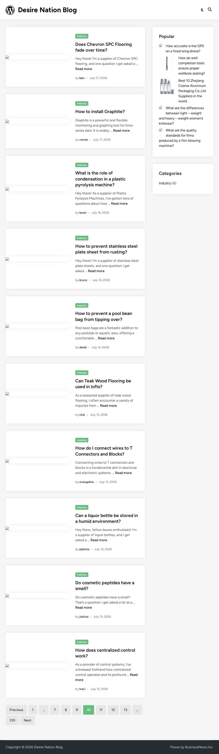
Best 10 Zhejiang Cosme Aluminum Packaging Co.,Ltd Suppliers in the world (192, 91)
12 (113, 710)
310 (12, 720)
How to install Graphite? (100, 111)
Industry (82, 36)
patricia (84, 549)
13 (125, 710)
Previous (16, 710)
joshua (83, 616)
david (82, 347)
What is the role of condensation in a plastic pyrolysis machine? (100, 178)
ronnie (83, 140)
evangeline (86, 482)
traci (82, 689)
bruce (83, 280)
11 (100, 710)
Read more (83, 69)
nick (82, 415)
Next (27, 720)
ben (81, 78)
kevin (82, 213)
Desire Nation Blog (47, 10)
